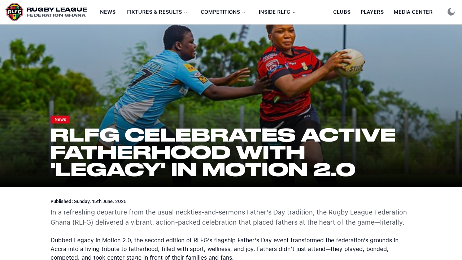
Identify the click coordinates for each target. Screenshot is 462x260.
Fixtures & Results (154, 12)
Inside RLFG (275, 12)
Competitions (220, 12)
